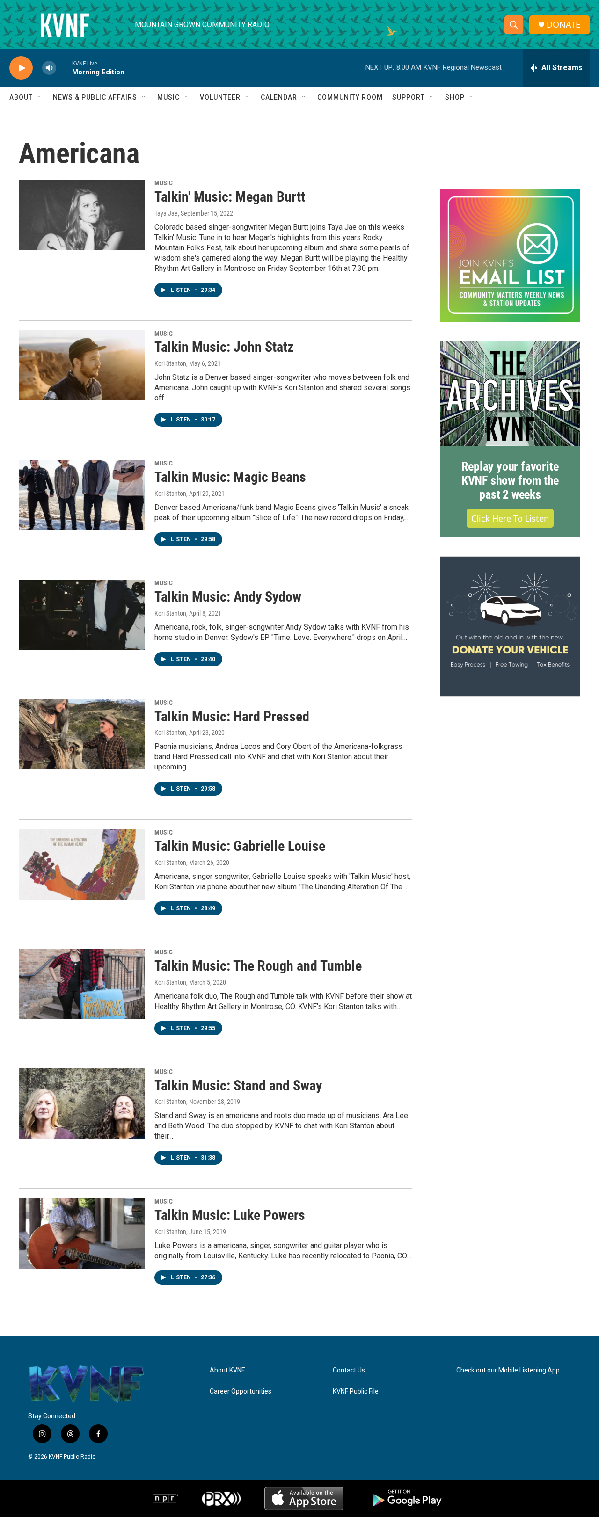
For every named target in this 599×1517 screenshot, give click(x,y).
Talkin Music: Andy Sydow (227, 596)
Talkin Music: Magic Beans (230, 477)
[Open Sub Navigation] (40, 97)
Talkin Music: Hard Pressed (231, 716)
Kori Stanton (170, 363)
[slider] (64, 68)
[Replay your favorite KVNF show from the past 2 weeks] (510, 393)
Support (408, 97)
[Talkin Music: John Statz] (82, 365)
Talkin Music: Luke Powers (229, 1215)
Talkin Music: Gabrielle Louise (239, 846)
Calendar (279, 97)
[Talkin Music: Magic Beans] (82, 495)
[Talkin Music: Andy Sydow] (82, 615)
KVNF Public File (356, 1391)
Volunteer (220, 97)
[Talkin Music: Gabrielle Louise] (82, 864)
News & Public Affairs (95, 97)
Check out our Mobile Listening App (508, 1370)
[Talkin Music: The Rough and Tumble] (82, 984)
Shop (455, 97)
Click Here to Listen (510, 518)
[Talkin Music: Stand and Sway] (82, 1103)
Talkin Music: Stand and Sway (238, 1085)
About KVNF (227, 1370)
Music (168, 97)
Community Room (350, 97)
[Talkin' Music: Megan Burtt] (82, 215)
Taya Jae (166, 213)
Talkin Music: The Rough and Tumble (258, 966)
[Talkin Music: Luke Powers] (82, 1233)
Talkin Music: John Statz (224, 347)
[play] (21, 68)
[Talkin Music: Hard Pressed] (82, 734)
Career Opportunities (240, 1391)
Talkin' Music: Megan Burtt (229, 197)
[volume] (49, 68)
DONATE (563, 24)
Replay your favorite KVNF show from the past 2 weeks (510, 480)
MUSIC (163, 183)
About (21, 97)
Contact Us (349, 1370)
